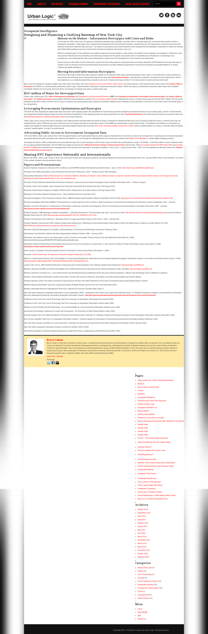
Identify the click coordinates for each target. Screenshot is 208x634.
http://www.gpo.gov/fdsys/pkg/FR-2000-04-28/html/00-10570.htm (72, 215)
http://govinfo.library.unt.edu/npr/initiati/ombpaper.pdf (146, 213)
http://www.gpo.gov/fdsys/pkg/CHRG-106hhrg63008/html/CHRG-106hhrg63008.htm (56, 261)
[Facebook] (167, 15)
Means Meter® (143, 411)
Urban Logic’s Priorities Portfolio (150, 492)
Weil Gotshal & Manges (120, 77)
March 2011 (142, 547)
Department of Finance (134, 114)
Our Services (57, 3)
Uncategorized (143, 595)
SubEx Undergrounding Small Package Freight (156, 466)
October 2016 (143, 509)
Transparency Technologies (107, 3)
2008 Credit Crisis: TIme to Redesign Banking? (156, 380)
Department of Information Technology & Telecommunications (141, 97)
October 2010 (143, 554)
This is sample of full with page (149, 482)
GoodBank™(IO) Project (147, 474)
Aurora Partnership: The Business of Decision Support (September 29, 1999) (61, 254)
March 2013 (142, 537)
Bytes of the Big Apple (138, 138)
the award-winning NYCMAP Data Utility (156, 145)
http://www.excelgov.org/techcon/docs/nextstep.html (43, 247)
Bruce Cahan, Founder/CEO (148, 387)
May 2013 (141, 530)
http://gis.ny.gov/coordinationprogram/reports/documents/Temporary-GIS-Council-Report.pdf (120, 295)
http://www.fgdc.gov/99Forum (133, 265)
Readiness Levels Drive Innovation (151, 418)
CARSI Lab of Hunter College (95, 145)
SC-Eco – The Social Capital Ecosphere (153, 438)
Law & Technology (145, 574)
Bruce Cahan (55, 339)
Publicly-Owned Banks (146, 414)
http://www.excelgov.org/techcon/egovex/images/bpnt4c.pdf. (47, 209)
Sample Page (143, 424)
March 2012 (142, 543)
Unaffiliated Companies (147, 489)
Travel (140, 591)
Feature (140, 571)
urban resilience (144, 598)
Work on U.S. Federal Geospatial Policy (153, 499)
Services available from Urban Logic (151, 450)
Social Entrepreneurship (147, 459)
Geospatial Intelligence (146, 397)
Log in (140, 609)
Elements (141, 394)
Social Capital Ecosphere (137, 3)
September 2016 (144, 513)
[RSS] (173, 15)
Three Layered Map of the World (150, 485)
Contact (140, 391)
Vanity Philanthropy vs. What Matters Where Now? (157, 495)
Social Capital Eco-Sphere (148, 581)
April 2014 (141, 520)
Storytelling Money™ (146, 455)
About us (41, 3)
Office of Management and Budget (62, 97)
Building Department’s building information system (46, 117)
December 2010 (144, 550)
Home (29, 3)
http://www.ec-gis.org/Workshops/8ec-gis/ (138, 168)
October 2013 (143, 523)
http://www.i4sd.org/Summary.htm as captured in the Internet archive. (50, 226)
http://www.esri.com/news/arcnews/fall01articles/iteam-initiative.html (147, 198)
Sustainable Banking (78, 3)
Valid (143, 612)
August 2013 (142, 526)
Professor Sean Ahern (116, 145)
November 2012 (144, 540)
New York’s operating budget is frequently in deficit (114, 126)
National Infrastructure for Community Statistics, (61, 176)
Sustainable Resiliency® (147, 478)
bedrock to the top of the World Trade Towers (106, 84)
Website (60, 356)
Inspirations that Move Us (147, 408)
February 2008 (143, 557)
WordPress (142, 619)
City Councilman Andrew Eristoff (104, 99)
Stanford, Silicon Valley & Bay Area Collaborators (156, 463)
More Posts (51, 356)
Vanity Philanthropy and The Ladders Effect (154, 442)
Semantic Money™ (145, 447)
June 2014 (142, 516)
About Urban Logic (145, 568)
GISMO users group (44, 99)
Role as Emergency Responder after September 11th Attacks (161, 421)
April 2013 (141, 533)
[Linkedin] (178, 15)
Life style (141, 578)
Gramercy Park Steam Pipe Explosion (152, 401)
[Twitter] (161, 15)
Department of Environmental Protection (94, 97)
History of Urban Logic (146, 404)
